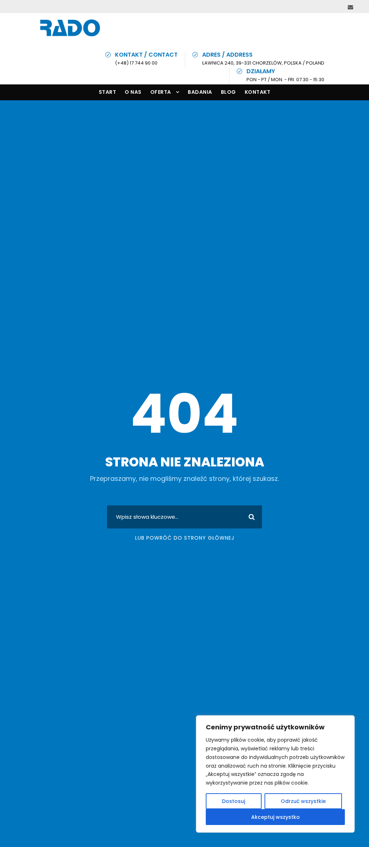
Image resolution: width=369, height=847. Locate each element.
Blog (228, 92)
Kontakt (258, 92)
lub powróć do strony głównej (184, 537)
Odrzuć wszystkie (303, 801)
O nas (133, 92)
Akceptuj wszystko (275, 817)
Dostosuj (233, 801)
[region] (275, 774)
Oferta (160, 92)
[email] (350, 7)
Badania (200, 92)
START (107, 92)
